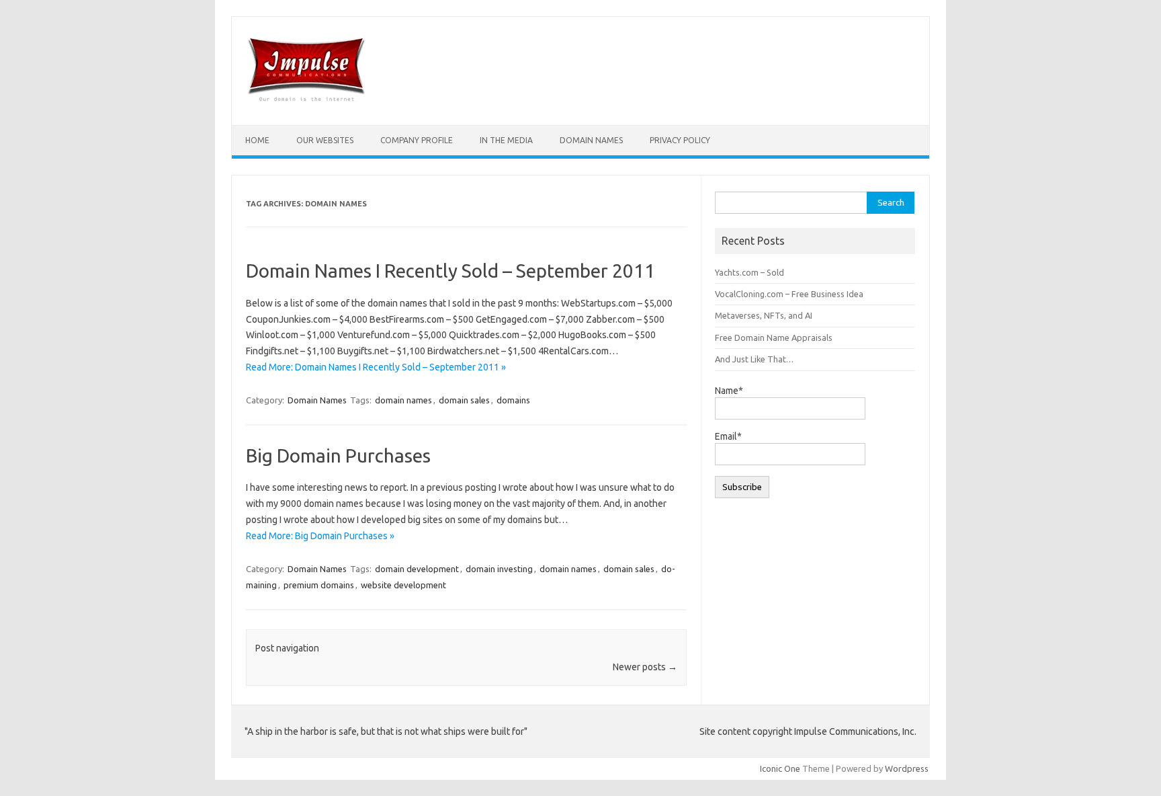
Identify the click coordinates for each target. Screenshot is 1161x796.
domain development (417, 568)
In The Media (506, 140)
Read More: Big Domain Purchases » (320, 535)
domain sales (464, 400)
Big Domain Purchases (338, 455)
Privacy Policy (680, 140)
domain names (403, 400)
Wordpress (907, 768)
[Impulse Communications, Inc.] (306, 102)
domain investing (499, 568)
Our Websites (324, 140)
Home (257, 140)
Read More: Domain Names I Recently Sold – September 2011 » (376, 367)
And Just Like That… (754, 359)
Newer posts (645, 667)
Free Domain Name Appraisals (773, 337)
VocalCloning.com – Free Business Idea (789, 293)
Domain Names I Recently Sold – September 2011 (450, 270)
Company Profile (416, 140)
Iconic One (780, 768)
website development (403, 585)
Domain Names (591, 140)
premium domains (319, 585)
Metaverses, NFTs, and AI (763, 315)
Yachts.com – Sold (749, 272)
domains (513, 400)
